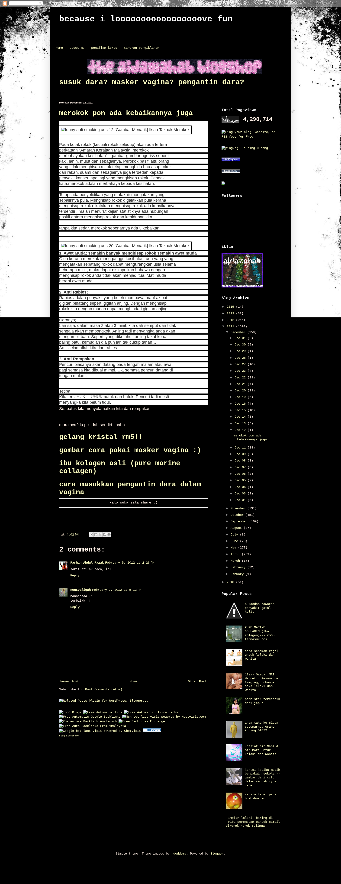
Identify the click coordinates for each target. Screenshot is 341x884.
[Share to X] (100, 534)
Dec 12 (241, 430)
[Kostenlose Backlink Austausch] (88, 721)
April (236, 554)
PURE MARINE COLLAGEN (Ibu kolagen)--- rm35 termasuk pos (259, 633)
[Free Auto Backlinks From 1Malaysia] (92, 726)
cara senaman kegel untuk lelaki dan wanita (261, 655)
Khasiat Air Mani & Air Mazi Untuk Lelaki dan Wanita (261, 750)
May (234, 547)
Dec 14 (241, 417)
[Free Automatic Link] (102, 712)
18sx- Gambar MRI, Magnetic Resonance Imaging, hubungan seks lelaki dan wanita (261, 682)
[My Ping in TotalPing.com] (231, 160)
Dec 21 (241, 384)
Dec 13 (241, 423)
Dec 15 (241, 410)
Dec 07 (241, 467)
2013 (231, 313)
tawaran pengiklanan (141, 48)
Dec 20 (241, 390)
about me (77, 48)
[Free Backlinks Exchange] (142, 721)
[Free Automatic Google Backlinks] (89, 717)
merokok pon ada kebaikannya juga (126, 113)
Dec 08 (241, 460)
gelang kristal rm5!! (101, 437)
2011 (231, 326)
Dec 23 (241, 371)
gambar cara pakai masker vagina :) (130, 450)
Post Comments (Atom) (103, 689)
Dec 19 (241, 397)
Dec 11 (241, 447)
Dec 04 (241, 487)
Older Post (197, 681)
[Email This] (91, 534)
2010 (231, 582)
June (235, 541)
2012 (231, 320)
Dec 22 (241, 377)
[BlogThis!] (95, 534)
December (239, 332)
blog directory (69, 736)
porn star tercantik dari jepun (262, 701)
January (238, 574)
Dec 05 (241, 480)
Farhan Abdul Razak (87, 563)
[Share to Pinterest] (109, 534)
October (238, 515)
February (239, 567)
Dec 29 (241, 351)
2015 (231, 307)
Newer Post (69, 681)
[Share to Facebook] (104, 534)
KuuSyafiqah (80, 590)
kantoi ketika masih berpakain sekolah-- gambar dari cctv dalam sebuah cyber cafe (262, 777)
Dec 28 (241, 358)
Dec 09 (241, 454)
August (237, 528)
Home (59, 48)
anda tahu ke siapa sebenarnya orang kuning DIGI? (261, 726)
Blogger (216, 853)
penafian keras (104, 48)
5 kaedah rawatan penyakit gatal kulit (259, 608)
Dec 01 (241, 500)
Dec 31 (241, 338)
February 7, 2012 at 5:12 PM (116, 590)
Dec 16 (241, 404)
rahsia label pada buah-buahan (260, 796)
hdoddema (178, 853)
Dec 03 (241, 493)
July (235, 534)
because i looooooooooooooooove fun (146, 19)
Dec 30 (241, 344)
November (239, 508)
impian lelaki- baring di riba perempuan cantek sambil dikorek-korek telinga (253, 822)
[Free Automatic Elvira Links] (151, 712)
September (240, 521)
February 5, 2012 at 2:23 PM (129, 563)
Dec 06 (241, 474)
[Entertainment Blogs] (152, 731)
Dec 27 (241, 364)
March (236, 561)
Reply (75, 575)
